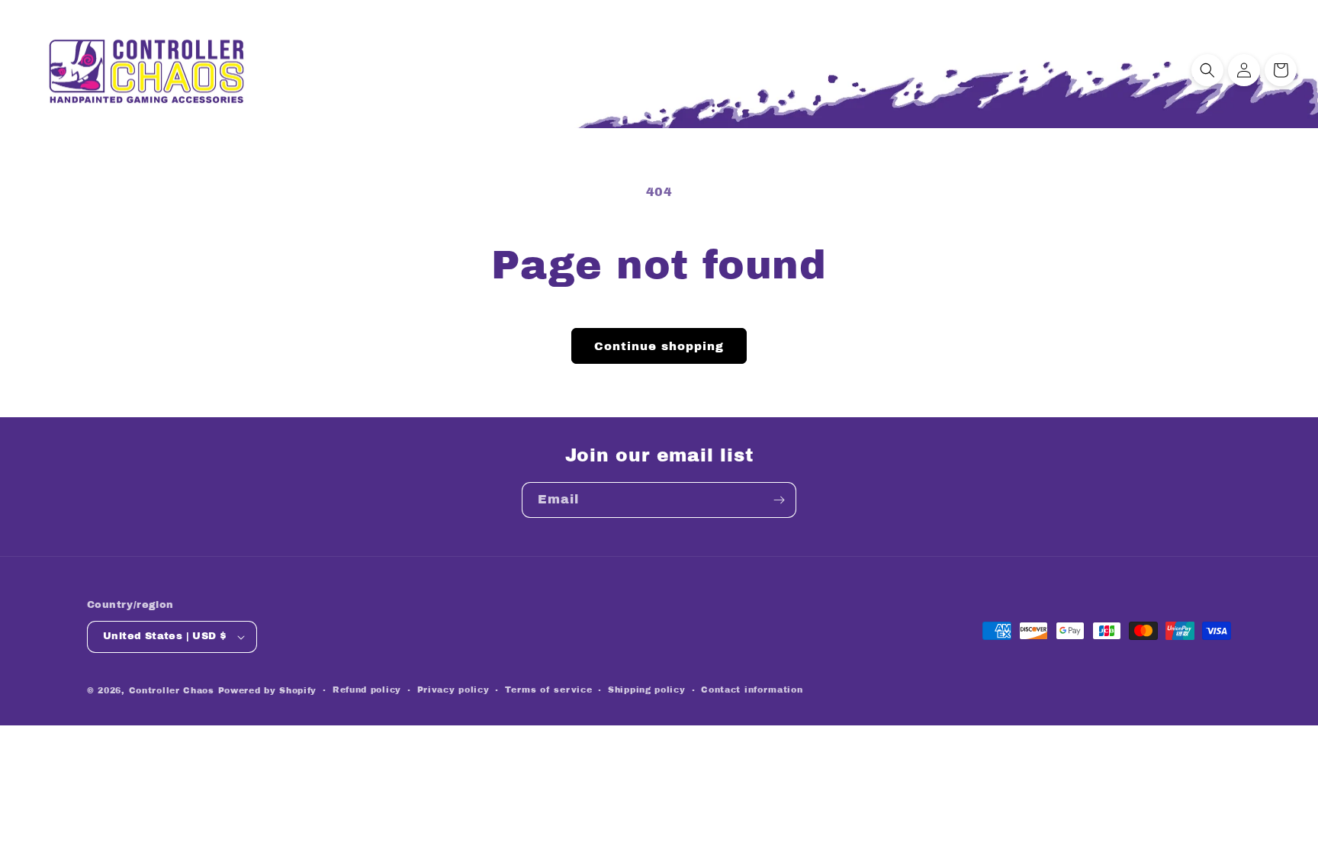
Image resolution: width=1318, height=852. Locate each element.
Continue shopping (659, 346)
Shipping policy (647, 689)
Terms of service (548, 689)
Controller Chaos (171, 690)
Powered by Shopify (267, 690)
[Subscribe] (779, 500)
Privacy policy (453, 689)
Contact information (751, 689)
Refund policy (367, 689)
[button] (1207, 70)
